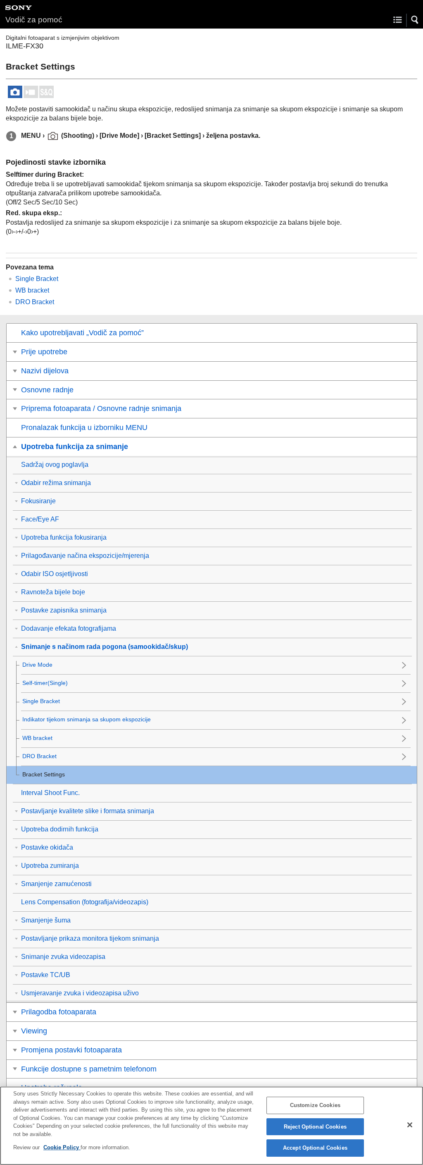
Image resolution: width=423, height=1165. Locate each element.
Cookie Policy (62, 1147)
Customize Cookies (315, 1105)
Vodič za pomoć (33, 19)
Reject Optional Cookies (315, 1127)
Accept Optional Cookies (315, 1148)
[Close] (410, 1125)
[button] (415, 20)
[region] (211, 1125)
